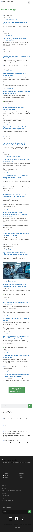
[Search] (30, 406)
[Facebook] (16, 519)
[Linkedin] (10, 519)
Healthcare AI (9, 35)
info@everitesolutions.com (7, 500)
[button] (29, 2)
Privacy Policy (17, 527)
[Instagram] (22, 519)
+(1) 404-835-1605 (5, 495)
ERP (7, 172)
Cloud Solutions (10, 53)
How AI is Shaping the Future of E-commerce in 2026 (15, 428)
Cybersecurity (9, 70)
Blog (7, 124)
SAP (7, 371)
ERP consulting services (12, 19)
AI (6, 104)
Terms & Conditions (27, 524)
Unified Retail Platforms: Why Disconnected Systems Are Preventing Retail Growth (15, 214)
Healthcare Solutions (11, 140)
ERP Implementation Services (13, 156)
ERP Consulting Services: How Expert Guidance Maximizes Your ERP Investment (15, 177)
